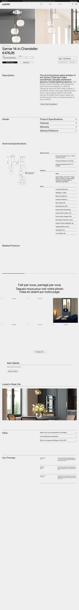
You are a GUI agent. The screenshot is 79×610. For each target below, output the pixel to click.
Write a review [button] (12, 371)
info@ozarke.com (73, 1)
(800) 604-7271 (5, 1)
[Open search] (72, 4)
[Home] (6, 4)
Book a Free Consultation (49, 104)
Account (60, 4)
